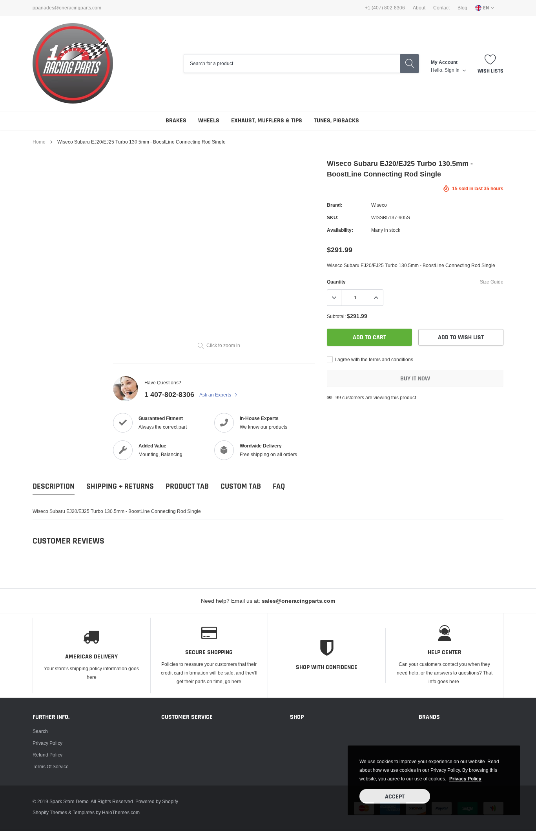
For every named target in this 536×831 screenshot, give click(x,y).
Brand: (334, 205)
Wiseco (379, 205)
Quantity (336, 282)
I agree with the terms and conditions (373, 359)
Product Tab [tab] (187, 486)
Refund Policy (47, 755)
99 (338, 397)
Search (40, 731)
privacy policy (465, 779)
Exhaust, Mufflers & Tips (266, 120)
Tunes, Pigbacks (336, 120)
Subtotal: (336, 316)
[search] (409, 63)
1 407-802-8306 (169, 394)
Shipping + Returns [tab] (120, 486)
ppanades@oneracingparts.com (67, 7)
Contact (441, 7)
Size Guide (491, 282)
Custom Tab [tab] (241, 486)
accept (395, 797)
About (419, 7)
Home (39, 142)
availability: (340, 230)
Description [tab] (54, 486)
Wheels (208, 120)
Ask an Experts (215, 395)
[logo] (73, 63)
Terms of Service (51, 766)
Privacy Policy (47, 743)
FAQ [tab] (279, 486)
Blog (462, 7)
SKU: (333, 217)
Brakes (176, 120)
